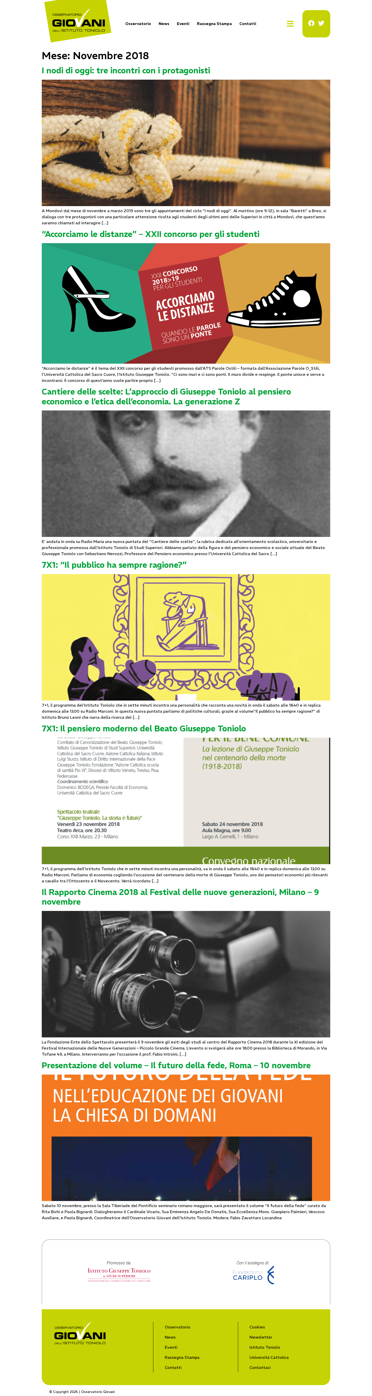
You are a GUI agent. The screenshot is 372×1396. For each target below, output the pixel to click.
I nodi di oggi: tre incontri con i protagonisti (126, 71)
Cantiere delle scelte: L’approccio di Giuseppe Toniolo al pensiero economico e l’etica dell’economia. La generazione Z (166, 396)
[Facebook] (311, 23)
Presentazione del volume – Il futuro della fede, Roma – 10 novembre (176, 1065)
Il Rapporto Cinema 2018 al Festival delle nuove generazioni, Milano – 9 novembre (180, 897)
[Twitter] (321, 23)
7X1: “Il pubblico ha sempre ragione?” (114, 565)
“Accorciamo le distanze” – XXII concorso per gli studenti (150, 234)
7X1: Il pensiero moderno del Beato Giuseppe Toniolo (144, 729)
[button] (290, 23)
